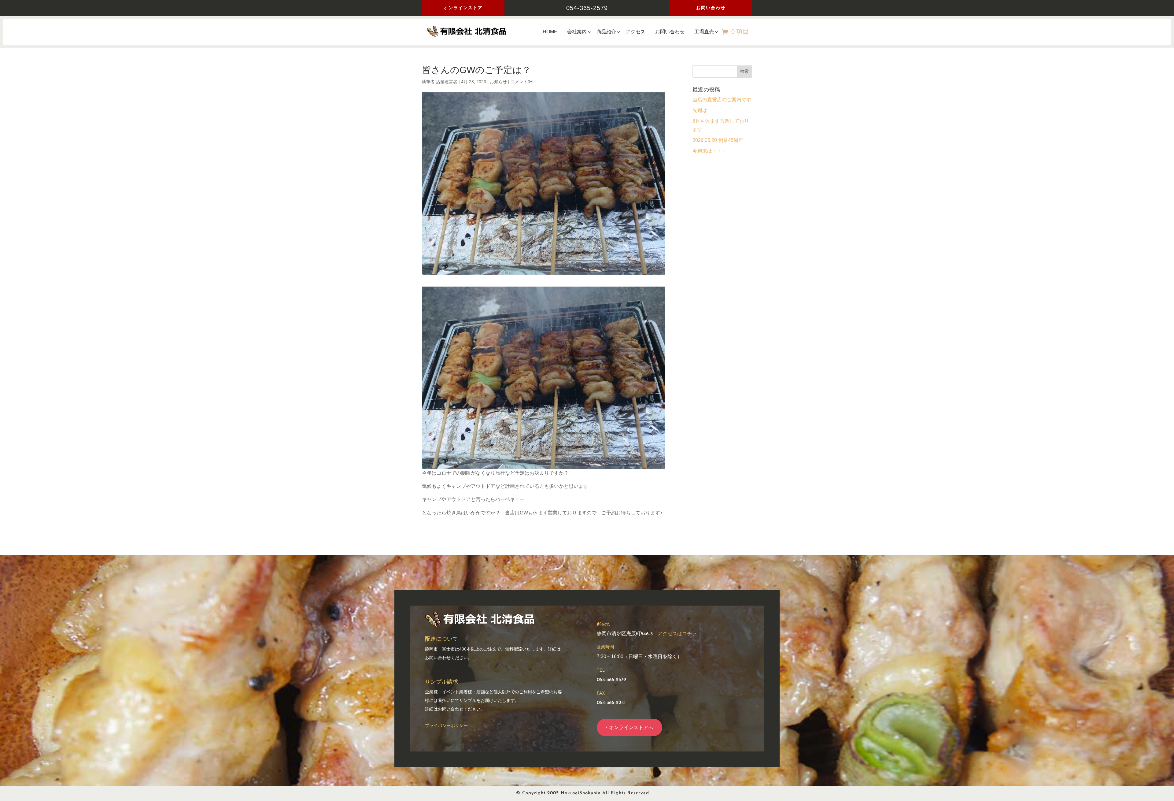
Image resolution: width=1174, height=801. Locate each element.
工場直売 (704, 31)
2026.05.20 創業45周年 (717, 140)
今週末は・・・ (709, 151)
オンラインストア (463, 7)
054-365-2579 (587, 8)
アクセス (635, 31)
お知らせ (498, 81)
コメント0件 (522, 81)
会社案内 (577, 31)
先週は (699, 110)
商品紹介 (606, 31)
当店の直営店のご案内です (721, 99)
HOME (550, 31)
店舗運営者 (446, 81)
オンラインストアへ (631, 727)
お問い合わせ (710, 7)
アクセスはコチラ (677, 634)
